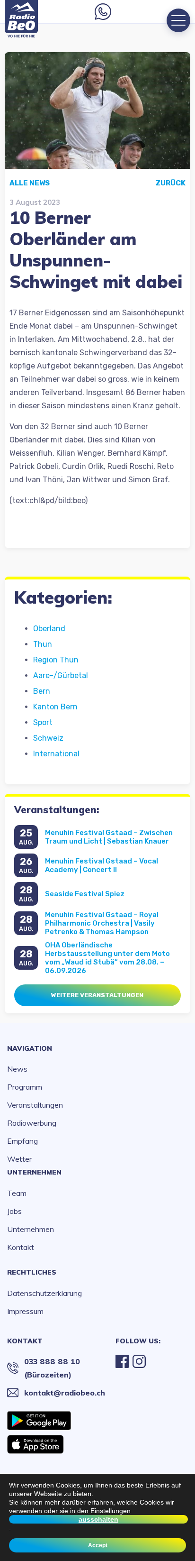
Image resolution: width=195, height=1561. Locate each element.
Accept (97, 1545)
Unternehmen (34, 1172)
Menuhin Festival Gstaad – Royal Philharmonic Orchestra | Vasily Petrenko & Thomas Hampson (102, 923)
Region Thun (56, 659)
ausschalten (98, 1519)
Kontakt (20, 1247)
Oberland (49, 628)
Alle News (29, 183)
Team (17, 1193)
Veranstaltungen (35, 1105)
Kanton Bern (55, 706)
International (56, 753)
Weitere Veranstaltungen (97, 995)
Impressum (25, 1311)
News (17, 1069)
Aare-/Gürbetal (60, 675)
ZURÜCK (171, 183)
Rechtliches (31, 1272)
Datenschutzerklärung (44, 1293)
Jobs (14, 1211)
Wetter (19, 1159)
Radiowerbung (31, 1123)
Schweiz (48, 738)
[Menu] (178, 20)
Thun (42, 644)
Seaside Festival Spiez (84, 894)
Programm (24, 1087)
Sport (43, 722)
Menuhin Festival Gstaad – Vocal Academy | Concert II (101, 865)
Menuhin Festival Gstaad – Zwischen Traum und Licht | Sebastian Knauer (109, 836)
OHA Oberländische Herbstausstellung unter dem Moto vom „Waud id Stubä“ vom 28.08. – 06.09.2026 (107, 958)
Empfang (22, 1141)
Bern (41, 691)
